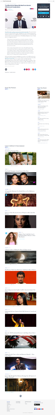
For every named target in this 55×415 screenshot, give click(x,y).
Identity (6, 309)
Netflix (13, 392)
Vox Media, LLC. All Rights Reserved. (28, 412)
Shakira (20, 232)
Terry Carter (10, 9)
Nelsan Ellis (7, 72)
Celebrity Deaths (12, 72)
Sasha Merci (7, 327)
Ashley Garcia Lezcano (9, 306)
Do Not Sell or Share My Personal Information (11, 409)
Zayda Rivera (8, 264)
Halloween (6, 189)
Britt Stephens (8, 207)
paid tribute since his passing (9, 57)
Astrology (6, 247)
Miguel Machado (8, 284)
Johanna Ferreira (8, 370)
